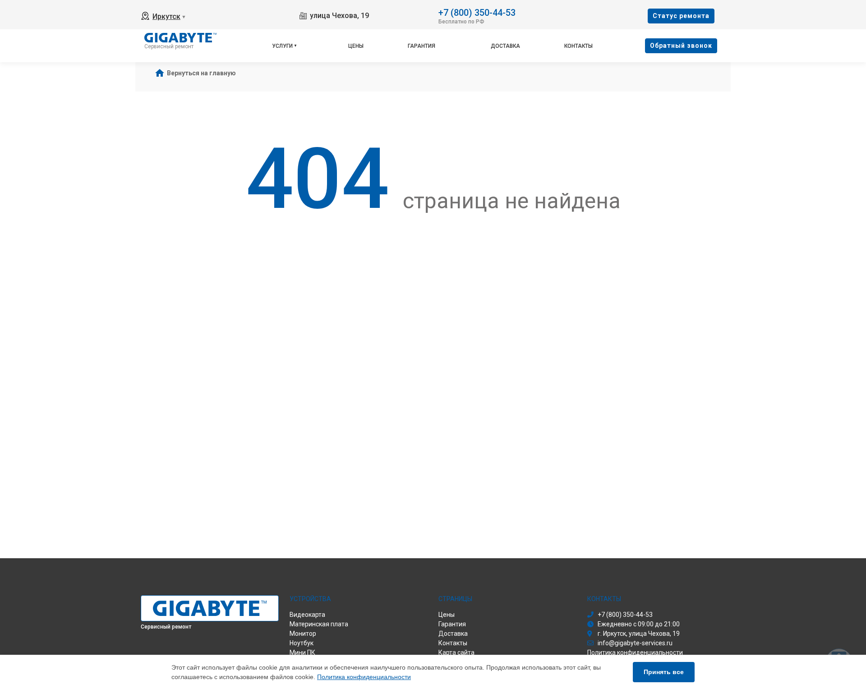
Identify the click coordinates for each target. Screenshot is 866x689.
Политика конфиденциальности (364, 676)
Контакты (578, 46)
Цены (356, 46)
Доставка (505, 46)
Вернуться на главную (201, 73)
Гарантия (421, 46)
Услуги (282, 46)
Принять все (664, 671)
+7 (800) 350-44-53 (477, 12)
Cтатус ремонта (681, 15)
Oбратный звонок (681, 45)
